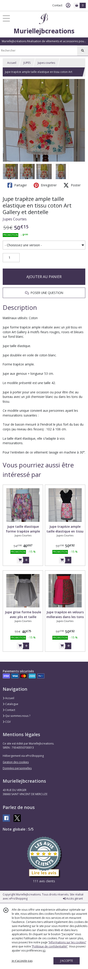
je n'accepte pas (22, 961)
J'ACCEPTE (66, 961)
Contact (57, 5)
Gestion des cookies (16, 762)
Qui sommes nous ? (17, 716)
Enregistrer (48, 185)
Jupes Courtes (15, 219)
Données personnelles (17, 768)
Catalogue (11, 704)
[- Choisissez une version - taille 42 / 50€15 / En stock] (44, 245)
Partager (20, 185)
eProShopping (18, 898)
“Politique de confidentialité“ (50, 946)
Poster (75, 185)
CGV (8, 722)
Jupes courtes (46, 63)
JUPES (26, 63)
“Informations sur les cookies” (67, 942)
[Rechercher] (82, 50)
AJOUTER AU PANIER (44, 276)
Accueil (11, 63)
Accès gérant (74, 898)
